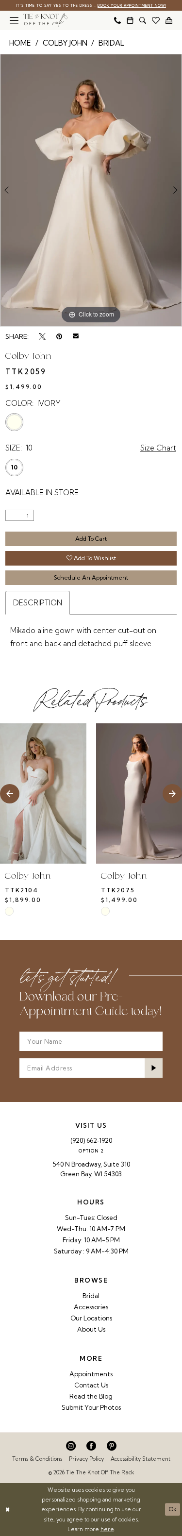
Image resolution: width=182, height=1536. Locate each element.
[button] (14, 20)
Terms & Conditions (37, 1458)
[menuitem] (14, 20)
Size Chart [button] (158, 447)
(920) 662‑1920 (91, 1140)
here (107, 1529)
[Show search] (142, 20)
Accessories (91, 1307)
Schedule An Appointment (91, 577)
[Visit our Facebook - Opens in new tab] (91, 1445)
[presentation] (43, 793)
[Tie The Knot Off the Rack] (45, 20)
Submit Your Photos (91, 1407)
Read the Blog (91, 1396)
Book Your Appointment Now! (132, 5)
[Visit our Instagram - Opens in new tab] (71, 1445)
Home (20, 43)
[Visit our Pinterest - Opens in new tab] (111, 1445)
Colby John (65, 43)
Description (37, 602)
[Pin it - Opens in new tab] (59, 336)
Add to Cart (91, 538)
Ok (173, 1509)
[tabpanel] (91, 190)
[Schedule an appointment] (130, 20)
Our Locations (91, 1318)
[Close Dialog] (8, 1509)
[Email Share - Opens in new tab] (75, 336)
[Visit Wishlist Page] (156, 20)
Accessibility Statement (140, 1458)
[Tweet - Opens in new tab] (42, 336)
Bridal (111, 43)
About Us (91, 1329)
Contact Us (91, 1385)
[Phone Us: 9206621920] (117, 20)
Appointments (91, 1374)
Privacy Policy (86, 1458)
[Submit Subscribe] (154, 1068)
